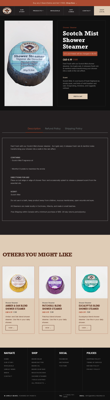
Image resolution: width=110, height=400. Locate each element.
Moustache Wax (39, 372)
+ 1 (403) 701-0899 (69, 396)
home (6, 359)
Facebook (63, 359)
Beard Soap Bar (38, 369)
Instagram (64, 362)
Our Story (8, 362)
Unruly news (9, 369)
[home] (7, 10)
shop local (102, 11)
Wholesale (9, 366)
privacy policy (93, 369)
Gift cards (71, 11)
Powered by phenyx (27, 396)
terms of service (94, 362)
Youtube (63, 366)
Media (6, 372)
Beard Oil (36, 366)
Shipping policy (94, 359)
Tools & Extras (38, 379)
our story (22, 11)
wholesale (55, 11)
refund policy (93, 366)
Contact (8, 376)
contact (87, 11)
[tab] (34, 129)
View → (11, 328)
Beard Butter (38, 362)
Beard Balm (37, 359)
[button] (38, 10)
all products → (39, 383)
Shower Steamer (39, 376)
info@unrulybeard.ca (95, 396)
